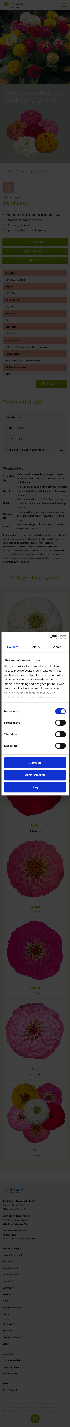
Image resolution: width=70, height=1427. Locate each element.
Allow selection (35, 774)
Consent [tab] (12, 646)
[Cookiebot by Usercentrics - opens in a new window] (50, 636)
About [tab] (57, 646)
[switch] (60, 723)
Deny (35, 787)
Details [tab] (35, 646)
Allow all (35, 762)
